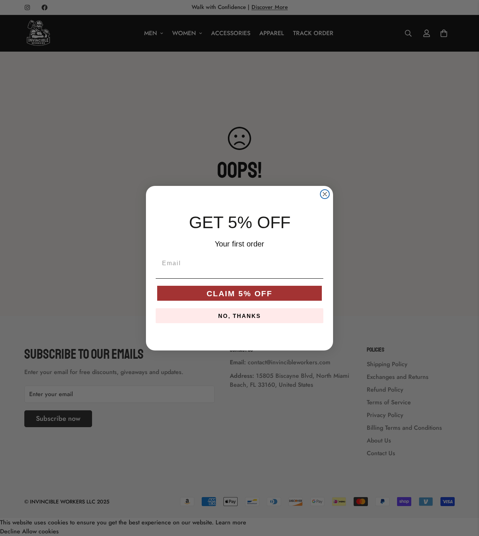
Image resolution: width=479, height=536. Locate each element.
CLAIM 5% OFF (239, 293)
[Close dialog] (324, 194)
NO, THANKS (239, 316)
